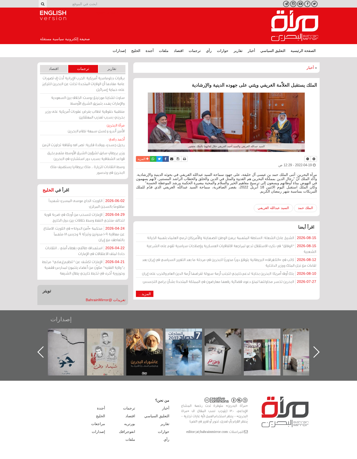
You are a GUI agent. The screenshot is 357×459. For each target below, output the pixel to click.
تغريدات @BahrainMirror (105, 300)
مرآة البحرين (294, 25)
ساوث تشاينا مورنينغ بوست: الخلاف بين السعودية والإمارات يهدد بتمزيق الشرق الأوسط (88, 100)
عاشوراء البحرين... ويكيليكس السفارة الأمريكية (188, 340)
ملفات (164, 51)
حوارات (222, 51)
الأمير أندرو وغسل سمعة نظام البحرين (96, 128)
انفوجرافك (127, 432)
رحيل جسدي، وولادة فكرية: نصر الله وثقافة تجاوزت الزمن (83, 141)
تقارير (238, 51)
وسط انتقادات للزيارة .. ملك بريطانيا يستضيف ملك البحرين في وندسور (87, 169)
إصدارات (119, 51)
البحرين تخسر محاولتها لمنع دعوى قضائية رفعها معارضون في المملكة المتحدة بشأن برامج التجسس (229, 281)
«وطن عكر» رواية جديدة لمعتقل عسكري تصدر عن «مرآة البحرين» (266, 343)
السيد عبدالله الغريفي (273, 208)
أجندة (150, 51)
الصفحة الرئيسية (303, 51)
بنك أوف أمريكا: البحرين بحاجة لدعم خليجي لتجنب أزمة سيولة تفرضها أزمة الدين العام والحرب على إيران (229, 273)
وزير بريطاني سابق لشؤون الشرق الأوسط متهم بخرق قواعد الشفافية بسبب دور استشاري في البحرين (86, 155)
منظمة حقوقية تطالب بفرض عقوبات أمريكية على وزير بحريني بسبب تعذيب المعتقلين (85, 114)
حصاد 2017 (227, 334)
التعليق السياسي (272, 51)
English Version (53, 15)
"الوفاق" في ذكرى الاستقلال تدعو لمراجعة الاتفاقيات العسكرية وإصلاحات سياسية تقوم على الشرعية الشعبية (231, 248)
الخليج (135, 51)
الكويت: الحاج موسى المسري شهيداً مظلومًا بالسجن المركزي (87, 203)
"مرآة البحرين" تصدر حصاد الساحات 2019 (306, 340)
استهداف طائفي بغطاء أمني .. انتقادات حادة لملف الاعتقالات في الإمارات (85, 250)
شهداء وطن (149, 334)
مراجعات (98, 424)
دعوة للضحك (71, 334)
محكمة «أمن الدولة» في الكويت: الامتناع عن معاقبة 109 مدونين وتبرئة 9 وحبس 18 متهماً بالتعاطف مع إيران (84, 233)
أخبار (251, 51)
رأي (209, 51)
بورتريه (129, 424)
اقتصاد (178, 51)
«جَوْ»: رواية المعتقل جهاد (110, 337)
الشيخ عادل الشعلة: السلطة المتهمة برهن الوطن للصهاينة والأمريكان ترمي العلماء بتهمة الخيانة (231, 237)
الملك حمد (305, 208)
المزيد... (145, 294)
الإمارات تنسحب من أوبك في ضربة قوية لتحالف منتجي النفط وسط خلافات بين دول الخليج (84, 217)
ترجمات (195, 51)
